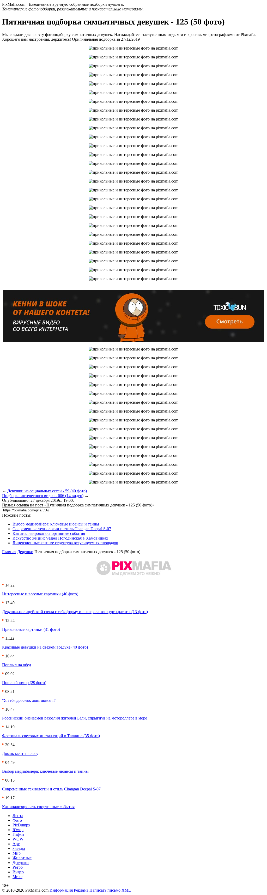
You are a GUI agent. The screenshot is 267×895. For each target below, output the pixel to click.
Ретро (18, 867)
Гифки (18, 834)
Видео (18, 872)
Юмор (18, 829)
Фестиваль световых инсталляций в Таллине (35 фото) (51, 736)
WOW (18, 839)
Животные (22, 858)
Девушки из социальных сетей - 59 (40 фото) (47, 491)
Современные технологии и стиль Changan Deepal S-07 (62, 529)
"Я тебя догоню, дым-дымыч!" (29, 700)
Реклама (81, 890)
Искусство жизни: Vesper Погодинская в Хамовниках (60, 538)
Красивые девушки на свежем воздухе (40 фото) (45, 647)
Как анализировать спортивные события (49, 533)
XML (126, 890)
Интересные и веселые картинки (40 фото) (40, 594)
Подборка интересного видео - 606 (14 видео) (42, 495)
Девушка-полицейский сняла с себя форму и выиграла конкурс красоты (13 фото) (75, 611)
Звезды (19, 848)
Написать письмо (104, 890)
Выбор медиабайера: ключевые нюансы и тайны (56, 524)
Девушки (25, 551)
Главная (9, 551)
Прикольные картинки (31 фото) (31, 629)
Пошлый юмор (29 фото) (24, 682)
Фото (17, 820)
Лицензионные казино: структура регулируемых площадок (65, 543)
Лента (18, 815)
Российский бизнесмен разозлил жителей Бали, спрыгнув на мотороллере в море (74, 718)
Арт (16, 844)
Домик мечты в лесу (20, 753)
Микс (17, 876)
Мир (17, 853)
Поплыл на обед (16, 665)
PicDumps (21, 825)
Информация (61, 890)
